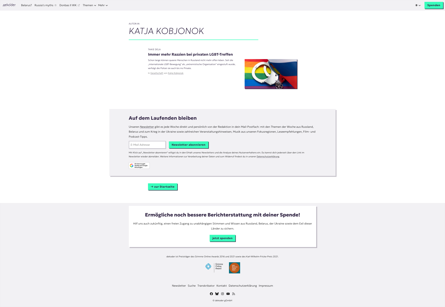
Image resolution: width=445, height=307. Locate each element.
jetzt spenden (222, 238)
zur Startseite (164, 186)
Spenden (433, 5)
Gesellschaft (156, 73)
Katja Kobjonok (175, 73)
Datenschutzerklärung (268, 156)
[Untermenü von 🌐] (418, 5)
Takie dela (154, 49)
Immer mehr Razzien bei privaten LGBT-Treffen (190, 54)
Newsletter (147, 127)
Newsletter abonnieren (189, 144)
